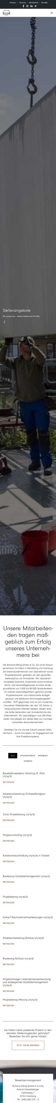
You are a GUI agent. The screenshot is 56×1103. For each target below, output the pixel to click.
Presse (13, 3)
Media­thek (33, 3)
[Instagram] (27, 6)
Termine (22, 3)
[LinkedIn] (31, 6)
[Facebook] (23, 6)
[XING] (36, 6)
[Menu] (51, 13)
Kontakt (44, 3)
